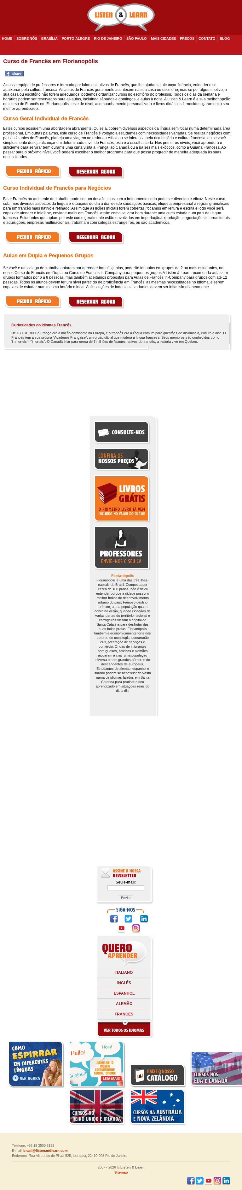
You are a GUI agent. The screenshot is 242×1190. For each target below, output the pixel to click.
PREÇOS (187, 38)
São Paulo (136, 38)
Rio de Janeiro (108, 38)
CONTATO (207, 38)
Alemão (124, 1004)
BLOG (225, 38)
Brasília (49, 38)
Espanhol (124, 993)
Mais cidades (163, 38)
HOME (7, 38)
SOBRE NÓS (26, 38)
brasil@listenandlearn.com (45, 1150)
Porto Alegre (76, 38)
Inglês (124, 983)
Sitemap (121, 1172)
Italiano (124, 972)
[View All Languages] (124, 1037)
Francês (124, 1014)
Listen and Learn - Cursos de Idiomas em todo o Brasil (121, 17)
